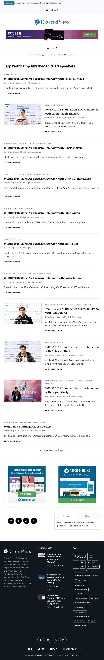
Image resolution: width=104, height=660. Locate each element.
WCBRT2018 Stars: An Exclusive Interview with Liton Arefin (42, 213)
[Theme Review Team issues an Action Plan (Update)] (41, 554)
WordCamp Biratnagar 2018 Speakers (27, 426)
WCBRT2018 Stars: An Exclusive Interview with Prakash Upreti (43, 278)
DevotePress (8, 83)
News (16, 208)
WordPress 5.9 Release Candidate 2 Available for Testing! (55, 578)
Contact (53, 649)
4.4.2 (82, 562)
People (11, 74)
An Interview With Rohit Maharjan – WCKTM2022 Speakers (39, 3)
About (41, 649)
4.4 (91, 557)
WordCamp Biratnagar (31, 143)
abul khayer (94, 598)
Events (11, 208)
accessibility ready (80, 612)
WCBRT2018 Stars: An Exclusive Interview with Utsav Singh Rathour (47, 178)
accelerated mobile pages (82, 603)
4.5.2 (76, 566)
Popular (66, 516)
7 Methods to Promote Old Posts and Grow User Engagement (56, 599)
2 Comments (35, 83)
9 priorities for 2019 (81, 571)
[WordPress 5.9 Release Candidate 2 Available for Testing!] (41, 576)
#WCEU (80, 556)
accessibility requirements (83, 616)
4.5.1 (95, 562)
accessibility (80, 607)
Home (32, 55)
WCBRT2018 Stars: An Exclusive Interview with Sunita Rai (41, 243)
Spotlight (18, 74)
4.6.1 (82, 566)
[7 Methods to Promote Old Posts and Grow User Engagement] (41, 597)
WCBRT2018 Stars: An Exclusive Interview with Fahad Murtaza (44, 78)
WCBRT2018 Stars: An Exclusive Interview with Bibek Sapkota (43, 148)
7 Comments (76, 317)
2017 (85, 580)
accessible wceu (79, 621)
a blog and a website (81, 598)
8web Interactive (93, 566)
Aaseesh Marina (79, 585)
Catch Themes (75, 655)
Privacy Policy (70, 649)
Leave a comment (78, 118)
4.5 (89, 562)
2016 (77, 580)
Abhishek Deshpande (81, 589)
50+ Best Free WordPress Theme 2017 (86, 575)
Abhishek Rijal (79, 594)
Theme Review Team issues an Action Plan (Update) (54, 558)
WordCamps (46, 143)
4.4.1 (76, 562)
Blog (6, 74)
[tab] (65, 516)
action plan (91, 621)
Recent (88, 516)
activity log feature (80, 625)
